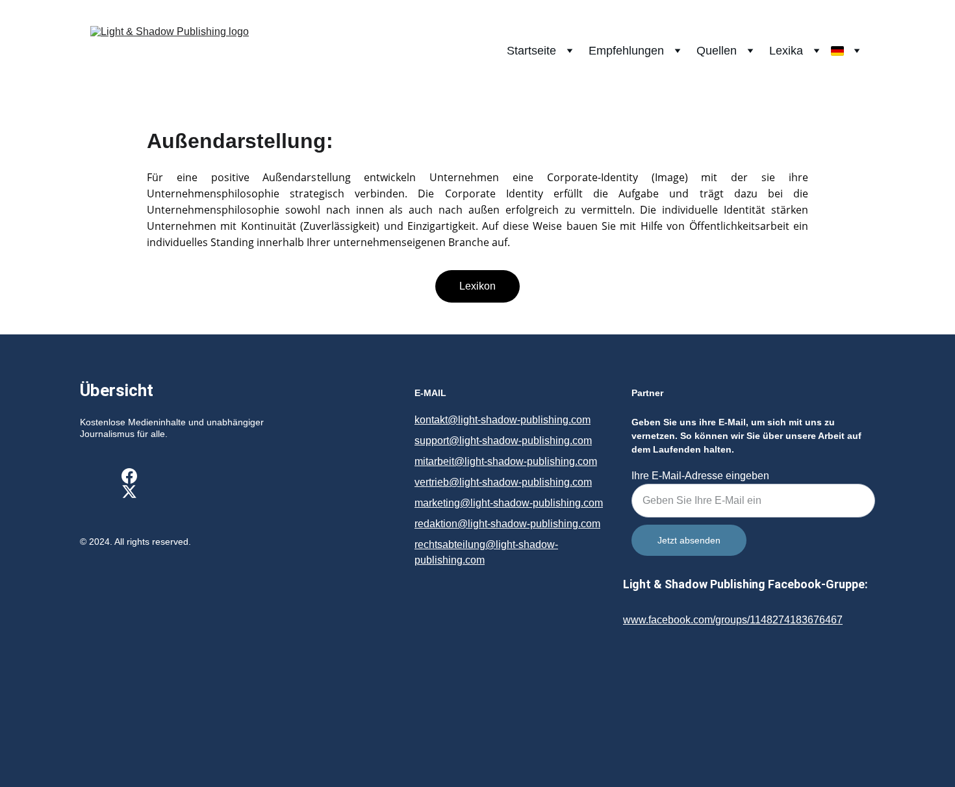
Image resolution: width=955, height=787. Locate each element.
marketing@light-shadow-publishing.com (508, 502)
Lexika (786, 50)
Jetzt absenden (688, 540)
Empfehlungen (626, 50)
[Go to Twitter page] (129, 491)
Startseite (531, 50)
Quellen (716, 50)
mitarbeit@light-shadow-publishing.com (505, 461)
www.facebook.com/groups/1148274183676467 (733, 619)
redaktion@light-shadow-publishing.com (507, 523)
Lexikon (477, 286)
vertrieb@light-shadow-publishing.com (503, 482)
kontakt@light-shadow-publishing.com (502, 419)
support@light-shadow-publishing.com (503, 440)
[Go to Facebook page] (129, 476)
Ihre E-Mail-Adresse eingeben (700, 475)
